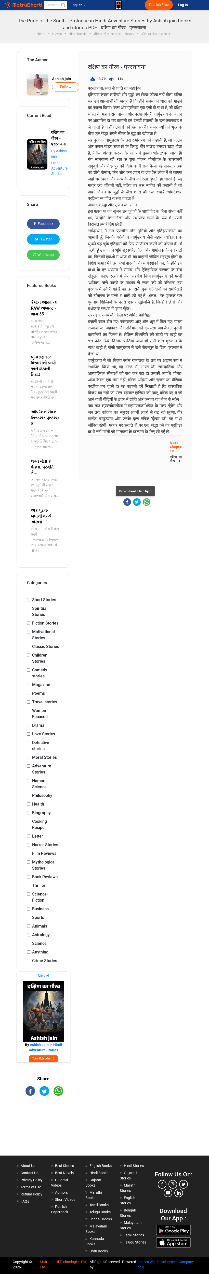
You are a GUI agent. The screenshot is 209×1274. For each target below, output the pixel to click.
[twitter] (183, 1184)
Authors (61, 1192)
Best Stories (64, 1166)
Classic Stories (45, 646)
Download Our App (135, 491)
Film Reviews (44, 853)
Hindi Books (98, 1173)
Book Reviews (45, 876)
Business (40, 908)
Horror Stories (45, 844)
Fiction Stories (45, 623)
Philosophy (42, 795)
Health (38, 804)
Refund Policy (31, 1194)
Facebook (45, 224)
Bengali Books (100, 1219)
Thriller (38, 885)
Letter (37, 836)
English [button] (76, 5)
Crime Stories (44, 960)
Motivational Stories (43, 634)
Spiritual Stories (39, 611)
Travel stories (44, 702)
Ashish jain (61, 79)
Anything (40, 952)
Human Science (39, 783)
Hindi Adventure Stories (59, 168)
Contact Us (29, 1173)
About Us (28, 1166)
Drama (38, 725)
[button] (63, 5)
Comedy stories (39, 673)
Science (39, 943)
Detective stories (40, 745)
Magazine (41, 684)
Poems (38, 693)
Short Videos (65, 1199)
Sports (38, 917)
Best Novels (64, 1173)
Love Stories (43, 734)
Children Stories (39, 658)
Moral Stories (44, 757)
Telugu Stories (135, 1242)
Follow (65, 87)
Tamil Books (99, 1205)
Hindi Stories (134, 1166)
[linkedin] (178, 1193)
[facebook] (162, 1184)
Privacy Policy (32, 1180)
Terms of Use (31, 1187)
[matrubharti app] (118, 5)
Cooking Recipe (39, 824)
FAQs (25, 1201)
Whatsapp (45, 255)
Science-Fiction (40, 897)
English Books (100, 1166)
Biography (41, 812)
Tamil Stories (134, 1235)
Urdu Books (98, 1251)
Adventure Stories (41, 769)
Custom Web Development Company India (165, 1264)
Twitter (46, 239)
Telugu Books (100, 1212)
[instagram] (172, 1184)
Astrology (41, 934)
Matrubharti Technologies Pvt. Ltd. (63, 1264)
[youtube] (168, 1193)
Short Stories (44, 599)
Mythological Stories (44, 865)
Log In (183, 5)
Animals (39, 926)
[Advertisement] (43, 1130)
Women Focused (40, 713)
